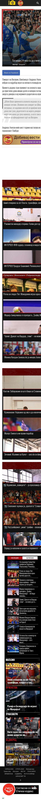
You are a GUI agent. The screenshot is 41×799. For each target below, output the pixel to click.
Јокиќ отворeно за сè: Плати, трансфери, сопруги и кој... (21, 681)
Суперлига (8, 275)
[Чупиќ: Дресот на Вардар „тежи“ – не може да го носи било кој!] (13, 602)
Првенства (7, 771)
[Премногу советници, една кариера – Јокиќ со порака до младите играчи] (13, 582)
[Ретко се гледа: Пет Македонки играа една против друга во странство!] (13, 573)
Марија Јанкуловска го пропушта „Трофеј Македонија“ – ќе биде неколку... (27, 592)
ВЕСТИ (23, 771)
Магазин (16, 771)
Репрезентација (33, 275)
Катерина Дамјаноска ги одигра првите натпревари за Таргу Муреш (27, 649)
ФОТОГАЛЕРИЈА (29, 774)
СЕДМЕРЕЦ (18, 774)
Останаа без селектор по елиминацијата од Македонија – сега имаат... (27, 639)
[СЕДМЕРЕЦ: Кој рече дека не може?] (23, 754)
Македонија (30, 769)
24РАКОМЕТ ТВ (21, 776)
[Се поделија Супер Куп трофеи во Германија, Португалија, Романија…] (13, 564)
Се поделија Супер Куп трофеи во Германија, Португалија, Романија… (27, 564)
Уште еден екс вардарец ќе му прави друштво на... (22, 733)
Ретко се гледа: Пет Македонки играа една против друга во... (27, 573)
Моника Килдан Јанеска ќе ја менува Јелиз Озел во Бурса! (27, 619)
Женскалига (20, 275)
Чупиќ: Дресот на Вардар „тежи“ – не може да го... (28, 600)
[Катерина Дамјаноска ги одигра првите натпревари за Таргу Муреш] (13, 648)
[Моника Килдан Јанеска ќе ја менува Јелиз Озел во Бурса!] (13, 620)
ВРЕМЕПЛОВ (9, 774)
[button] (38, 3)
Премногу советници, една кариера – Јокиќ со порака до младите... (27, 582)
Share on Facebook (11, 73)
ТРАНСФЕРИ (31, 771)
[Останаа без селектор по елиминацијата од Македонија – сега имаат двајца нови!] (13, 638)
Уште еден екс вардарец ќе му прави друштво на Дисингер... (27, 610)
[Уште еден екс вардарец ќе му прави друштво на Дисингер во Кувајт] (13, 611)
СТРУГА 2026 (19, 769)
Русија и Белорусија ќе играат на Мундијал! (27, 627)
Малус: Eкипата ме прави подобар (18, 433)
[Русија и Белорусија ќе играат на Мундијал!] (13, 629)
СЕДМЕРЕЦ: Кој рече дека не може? (21, 761)
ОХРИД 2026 (9, 769)
